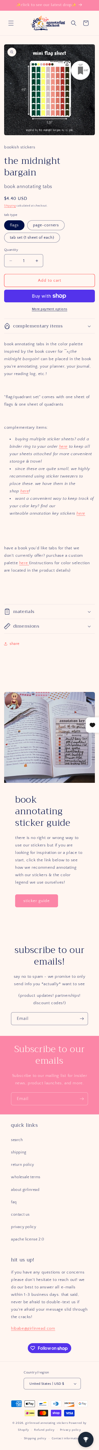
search (17, 1140)
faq (14, 1202)
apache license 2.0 (27, 1239)
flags (14, 225)
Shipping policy (35, 1438)
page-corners (46, 225)
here (63, 446)
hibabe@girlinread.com (33, 1328)
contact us (20, 1214)
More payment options (49, 309)
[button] (11, 23)
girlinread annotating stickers (46, 1423)
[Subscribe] (82, 1018)
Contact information (66, 1438)
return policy (22, 1165)
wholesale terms (25, 1177)
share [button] (15, 644)
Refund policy (44, 1430)
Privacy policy (70, 1430)
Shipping (10, 205)
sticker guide (36, 900)
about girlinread (25, 1190)
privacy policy (23, 1227)
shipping (18, 1152)
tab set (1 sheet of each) (32, 237)
